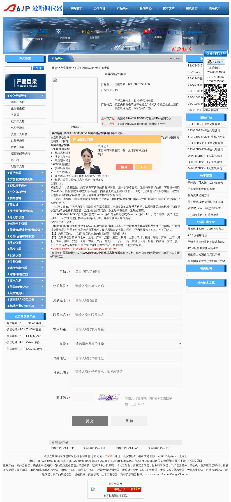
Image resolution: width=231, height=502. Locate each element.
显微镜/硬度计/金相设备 (25, 230)
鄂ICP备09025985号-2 (148, 460)
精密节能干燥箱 (20, 153)
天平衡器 (15, 173)
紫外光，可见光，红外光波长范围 (208, 182)
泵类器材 (15, 198)
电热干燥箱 (18, 127)
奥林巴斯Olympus (21, 306)
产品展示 (123, 8)
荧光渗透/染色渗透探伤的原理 (206, 202)
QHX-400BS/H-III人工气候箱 (205, 155)
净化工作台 (18, 102)
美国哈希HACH (19, 287)
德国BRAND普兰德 (21, 299)
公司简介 (100, 8)
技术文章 (169, 8)
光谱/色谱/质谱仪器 (22, 236)
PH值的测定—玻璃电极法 (203, 214)
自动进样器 (79, 249)
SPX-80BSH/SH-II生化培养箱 (205, 143)
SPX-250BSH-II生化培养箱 (204, 130)
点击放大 (75, 126)
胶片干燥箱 (18, 147)
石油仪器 (15, 255)
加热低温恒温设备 (21, 179)
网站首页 (77, 8)
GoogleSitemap (179, 474)
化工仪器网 (195, 460)
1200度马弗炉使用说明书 (203, 248)
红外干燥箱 (18, 140)
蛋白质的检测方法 (198, 195)
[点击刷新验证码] (109, 397)
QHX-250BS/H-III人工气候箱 (205, 168)
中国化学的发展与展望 (201, 189)
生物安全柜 (18, 108)
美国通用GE (17, 293)
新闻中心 (146, 8)
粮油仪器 (15, 242)
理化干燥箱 (18, 166)
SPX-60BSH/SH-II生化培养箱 (205, 149)
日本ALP (15, 280)
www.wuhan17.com (157, 474)
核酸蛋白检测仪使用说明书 (204, 254)
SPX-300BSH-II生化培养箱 (204, 124)
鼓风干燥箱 (18, 121)
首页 (54, 67)
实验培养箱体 (18, 185)
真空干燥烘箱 (19, 134)
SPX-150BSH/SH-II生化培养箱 (206, 136)
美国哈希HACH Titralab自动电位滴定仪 (30, 323)
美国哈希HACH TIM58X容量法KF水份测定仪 (34, 329)
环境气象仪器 (18, 268)
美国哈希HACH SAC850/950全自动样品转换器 (35, 348)
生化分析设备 (18, 192)
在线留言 (192, 8)
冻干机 (15, 160)
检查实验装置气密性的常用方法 (207, 261)
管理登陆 (168, 460)
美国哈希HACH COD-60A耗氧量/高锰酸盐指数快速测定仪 (42, 336)
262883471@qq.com (113, 460)
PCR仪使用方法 (197, 235)
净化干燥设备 (18, 95)
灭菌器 (15, 114)
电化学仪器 (16, 217)
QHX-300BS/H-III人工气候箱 (205, 162)
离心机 (13, 204)
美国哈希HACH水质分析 (102, 249)
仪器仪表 (15, 261)
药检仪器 (15, 249)
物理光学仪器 (18, 223)
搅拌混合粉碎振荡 (21, 211)
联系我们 (215, 8)
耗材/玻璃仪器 (18, 274)
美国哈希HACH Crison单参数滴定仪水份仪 (33, 342)
